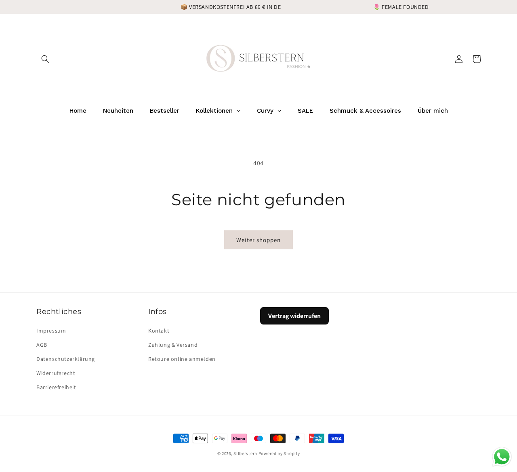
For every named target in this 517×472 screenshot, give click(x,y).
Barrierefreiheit (56, 387)
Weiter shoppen (258, 240)
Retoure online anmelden (182, 358)
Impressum (51, 330)
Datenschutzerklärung (65, 358)
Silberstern (245, 453)
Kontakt (158, 330)
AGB (41, 344)
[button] (45, 59)
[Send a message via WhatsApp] (502, 457)
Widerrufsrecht (55, 373)
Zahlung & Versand (173, 344)
